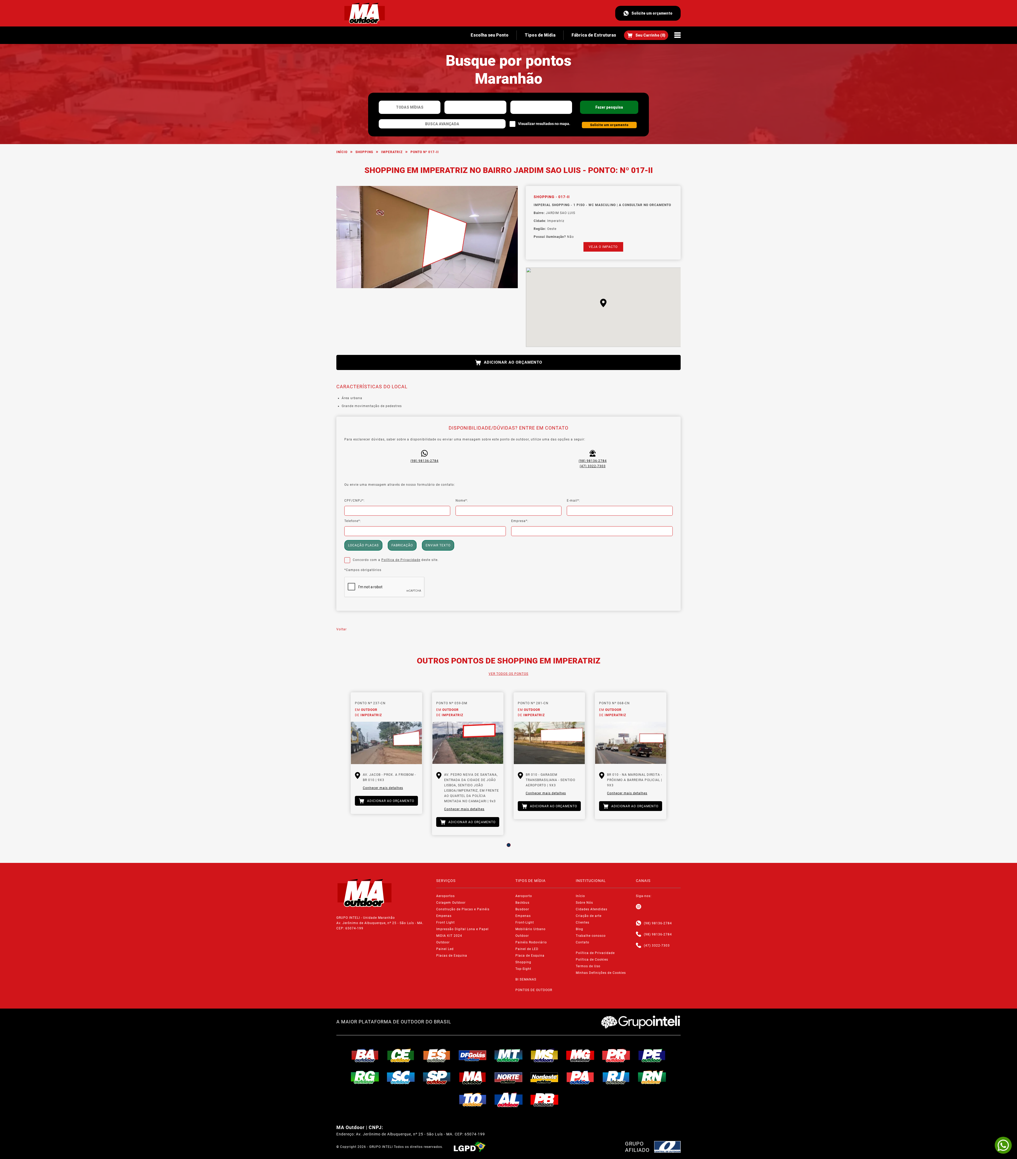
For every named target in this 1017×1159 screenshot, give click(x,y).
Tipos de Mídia (540, 35)
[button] (603, 303)
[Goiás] (473, 1055)
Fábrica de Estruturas (594, 35)
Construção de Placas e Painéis (462, 909)
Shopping (364, 152)
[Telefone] (638, 934)
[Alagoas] (508, 1099)
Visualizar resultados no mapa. (544, 124)
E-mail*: (573, 500)
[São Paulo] (437, 1077)
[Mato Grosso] (508, 1055)
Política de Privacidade (400, 560)
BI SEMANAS (525, 979)
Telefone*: (352, 521)
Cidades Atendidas (591, 909)
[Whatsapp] (638, 923)
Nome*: (462, 500)
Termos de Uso (588, 966)
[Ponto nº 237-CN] (386, 743)
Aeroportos (445, 896)
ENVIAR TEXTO (438, 545)
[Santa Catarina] (401, 1077)
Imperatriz (392, 152)
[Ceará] (401, 1055)
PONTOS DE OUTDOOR (533, 990)
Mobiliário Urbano (530, 929)
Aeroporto (523, 896)
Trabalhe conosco (591, 936)
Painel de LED (526, 949)
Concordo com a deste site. (396, 560)
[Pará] (580, 1077)
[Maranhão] (473, 1077)
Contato (582, 942)
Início (341, 152)
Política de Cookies (592, 959)
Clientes (582, 922)
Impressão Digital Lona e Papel (462, 929)
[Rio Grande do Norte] (652, 1077)
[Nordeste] (544, 1077)
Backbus (522, 902)
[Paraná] (616, 1055)
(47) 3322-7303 (593, 466)
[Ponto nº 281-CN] (549, 743)
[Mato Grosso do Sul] (544, 1055)
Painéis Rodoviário (531, 942)
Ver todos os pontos (508, 674)
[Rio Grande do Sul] (365, 1077)
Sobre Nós (584, 902)
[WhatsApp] (1003, 1145)
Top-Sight (523, 969)
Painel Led (445, 949)
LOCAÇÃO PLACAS (363, 545)
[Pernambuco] (652, 1055)
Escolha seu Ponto (489, 35)
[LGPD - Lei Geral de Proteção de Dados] (469, 1147)
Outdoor (443, 942)
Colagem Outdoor (451, 902)
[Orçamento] (646, 35)
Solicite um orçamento (651, 13)
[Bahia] (365, 1055)
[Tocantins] (473, 1100)
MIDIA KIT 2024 (449, 936)
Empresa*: (519, 521)
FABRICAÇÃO (402, 545)
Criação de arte (588, 916)
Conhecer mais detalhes (383, 788)
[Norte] (508, 1077)
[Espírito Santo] (437, 1055)
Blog (579, 929)
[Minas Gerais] (580, 1055)
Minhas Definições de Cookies (601, 973)
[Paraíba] (544, 1100)
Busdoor (522, 909)
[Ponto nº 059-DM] (467, 743)
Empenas (444, 916)
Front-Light (524, 922)
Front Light (445, 922)
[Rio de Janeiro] (616, 1077)
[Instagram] (638, 907)
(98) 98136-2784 (425, 461)
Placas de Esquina (451, 955)
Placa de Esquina (530, 955)
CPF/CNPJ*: (354, 500)
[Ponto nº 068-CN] (630, 743)
